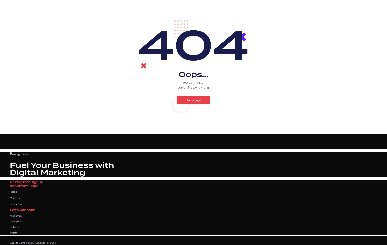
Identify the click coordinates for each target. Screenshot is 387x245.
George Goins (17, 242)
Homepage (193, 100)
